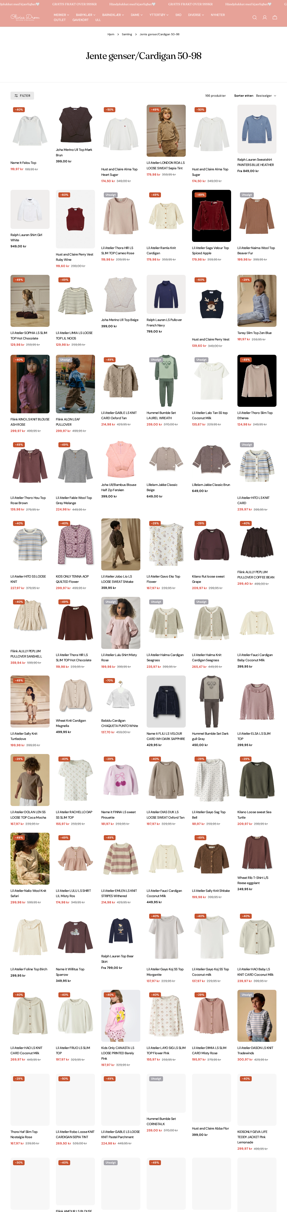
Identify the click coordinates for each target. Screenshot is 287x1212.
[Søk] (254, 17)
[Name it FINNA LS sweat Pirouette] (120, 780)
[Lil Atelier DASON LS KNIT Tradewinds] (256, 1016)
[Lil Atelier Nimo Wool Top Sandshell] (166, 1184)
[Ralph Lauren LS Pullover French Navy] (166, 294)
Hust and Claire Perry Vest (210, 339)
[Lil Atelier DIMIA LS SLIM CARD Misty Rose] (211, 1016)
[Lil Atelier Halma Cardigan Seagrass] (166, 623)
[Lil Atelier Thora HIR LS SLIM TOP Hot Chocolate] (75, 623)
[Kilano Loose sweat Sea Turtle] (256, 780)
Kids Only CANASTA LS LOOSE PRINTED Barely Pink (117, 1053)
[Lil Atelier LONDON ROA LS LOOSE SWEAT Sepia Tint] (166, 131)
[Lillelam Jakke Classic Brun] (211, 459)
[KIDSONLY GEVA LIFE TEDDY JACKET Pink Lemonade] (256, 1100)
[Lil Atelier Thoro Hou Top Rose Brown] (30, 466)
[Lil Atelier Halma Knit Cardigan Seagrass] (211, 623)
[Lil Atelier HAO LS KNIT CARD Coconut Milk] (30, 1016)
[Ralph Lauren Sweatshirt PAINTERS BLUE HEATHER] (256, 129)
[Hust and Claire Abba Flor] (211, 1098)
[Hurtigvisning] (43, 114)
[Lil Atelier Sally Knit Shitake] (211, 859)
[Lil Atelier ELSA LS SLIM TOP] (256, 702)
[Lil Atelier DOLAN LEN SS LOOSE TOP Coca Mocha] (30, 780)
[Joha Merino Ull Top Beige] (120, 294)
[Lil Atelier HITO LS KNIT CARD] (256, 466)
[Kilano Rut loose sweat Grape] (211, 544)
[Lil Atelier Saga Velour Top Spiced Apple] (211, 216)
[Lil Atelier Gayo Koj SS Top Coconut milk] (211, 937)
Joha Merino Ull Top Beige (119, 320)
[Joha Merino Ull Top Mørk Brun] (75, 124)
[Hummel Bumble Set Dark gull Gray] (211, 702)
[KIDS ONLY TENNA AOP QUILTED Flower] (75, 544)
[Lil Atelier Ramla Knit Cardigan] (166, 216)
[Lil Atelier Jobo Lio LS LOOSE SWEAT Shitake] (120, 544)
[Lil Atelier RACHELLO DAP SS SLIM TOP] (75, 780)
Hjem (111, 34)
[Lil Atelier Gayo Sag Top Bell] (211, 780)
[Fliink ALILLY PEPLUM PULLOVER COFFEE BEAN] (256, 542)
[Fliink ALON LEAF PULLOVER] (75, 384)
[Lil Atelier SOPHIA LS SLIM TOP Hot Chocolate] (30, 301)
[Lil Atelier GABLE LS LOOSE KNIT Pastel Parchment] (120, 1100)
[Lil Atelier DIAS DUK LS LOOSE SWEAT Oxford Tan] (166, 780)
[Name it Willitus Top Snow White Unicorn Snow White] (211, 1184)
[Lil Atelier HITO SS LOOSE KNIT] (30, 544)
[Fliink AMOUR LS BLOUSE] (75, 1181)
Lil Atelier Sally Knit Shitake (211, 890)
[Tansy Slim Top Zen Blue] (256, 301)
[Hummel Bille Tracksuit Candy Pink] (120, 1184)
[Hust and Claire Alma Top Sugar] (211, 134)
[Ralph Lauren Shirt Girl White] (30, 209)
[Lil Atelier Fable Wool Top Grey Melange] (75, 466)
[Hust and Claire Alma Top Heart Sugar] (120, 134)
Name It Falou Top (23, 162)
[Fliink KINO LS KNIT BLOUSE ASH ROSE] (30, 384)
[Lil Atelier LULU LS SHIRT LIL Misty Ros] (75, 859)
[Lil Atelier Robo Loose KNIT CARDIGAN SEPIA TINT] (75, 1100)
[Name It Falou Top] (30, 131)
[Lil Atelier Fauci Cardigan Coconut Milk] (166, 859)
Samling (127, 34)
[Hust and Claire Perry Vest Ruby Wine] (75, 219)
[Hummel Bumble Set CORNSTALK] (166, 1093)
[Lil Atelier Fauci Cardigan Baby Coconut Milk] (256, 623)
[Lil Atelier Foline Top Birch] (30, 937)
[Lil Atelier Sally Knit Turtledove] (30, 702)
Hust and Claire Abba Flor (210, 1128)
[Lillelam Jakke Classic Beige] (166, 459)
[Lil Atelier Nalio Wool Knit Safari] (30, 859)
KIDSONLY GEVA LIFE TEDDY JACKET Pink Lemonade (252, 1137)
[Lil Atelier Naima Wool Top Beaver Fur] (256, 216)
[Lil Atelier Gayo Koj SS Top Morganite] (166, 937)
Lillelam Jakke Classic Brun (211, 485)
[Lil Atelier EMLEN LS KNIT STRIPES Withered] (120, 859)
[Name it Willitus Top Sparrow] (75, 937)
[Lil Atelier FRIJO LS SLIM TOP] (75, 1016)
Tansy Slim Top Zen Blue (254, 333)
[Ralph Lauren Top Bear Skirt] (120, 930)
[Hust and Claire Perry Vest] (211, 304)
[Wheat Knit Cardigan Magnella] (75, 695)
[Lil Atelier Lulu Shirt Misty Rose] (120, 623)
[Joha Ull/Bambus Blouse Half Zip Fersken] (120, 459)
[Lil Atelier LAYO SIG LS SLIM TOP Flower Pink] (166, 1016)
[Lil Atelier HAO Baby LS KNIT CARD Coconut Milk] (256, 937)
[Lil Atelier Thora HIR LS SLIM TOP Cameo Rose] (120, 216)
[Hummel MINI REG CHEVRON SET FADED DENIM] (30, 1184)
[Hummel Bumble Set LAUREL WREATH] (166, 381)
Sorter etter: (244, 96)
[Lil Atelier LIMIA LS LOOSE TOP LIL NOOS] (75, 301)
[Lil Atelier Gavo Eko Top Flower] (166, 544)
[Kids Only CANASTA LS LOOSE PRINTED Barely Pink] (120, 1016)
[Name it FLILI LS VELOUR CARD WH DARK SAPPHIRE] (166, 702)
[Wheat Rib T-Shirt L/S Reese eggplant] (256, 852)
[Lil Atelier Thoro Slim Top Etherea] (256, 381)
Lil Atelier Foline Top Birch (29, 969)
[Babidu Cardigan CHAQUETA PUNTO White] (120, 695)
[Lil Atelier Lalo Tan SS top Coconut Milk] (211, 381)
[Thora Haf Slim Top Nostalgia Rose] (30, 1100)
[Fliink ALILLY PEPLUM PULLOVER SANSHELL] (30, 621)
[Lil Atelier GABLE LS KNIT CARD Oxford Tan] (120, 381)
